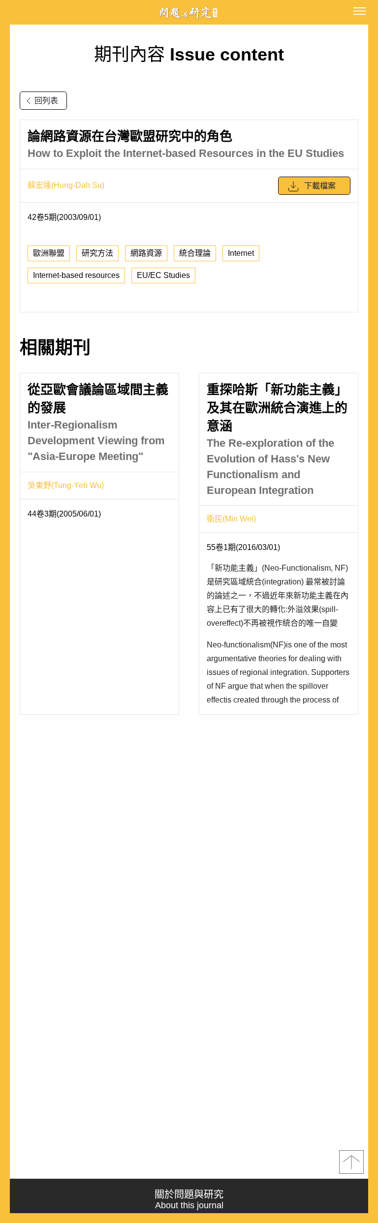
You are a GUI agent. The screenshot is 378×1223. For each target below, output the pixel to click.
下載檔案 (320, 186)
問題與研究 (189, 12)
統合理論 (195, 253)
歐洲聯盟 (48, 253)
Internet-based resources (76, 275)
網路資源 (146, 253)
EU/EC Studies (163, 275)
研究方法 (97, 253)
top (351, 1162)
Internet (241, 253)
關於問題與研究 (189, 1199)
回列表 (46, 100)
